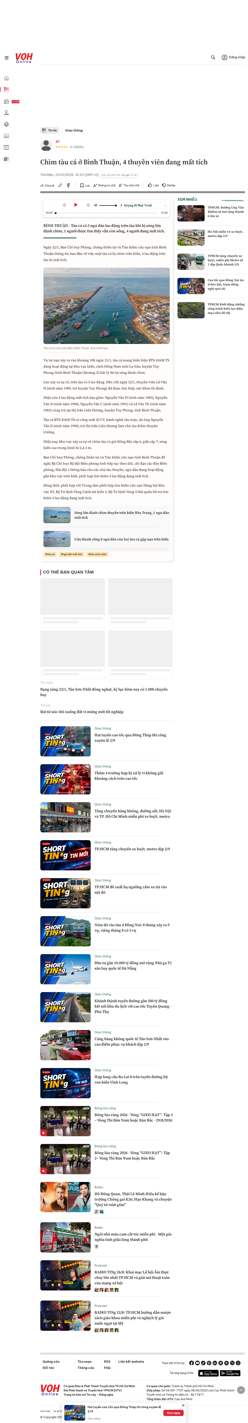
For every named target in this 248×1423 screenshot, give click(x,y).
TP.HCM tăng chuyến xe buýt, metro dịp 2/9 (132, 849)
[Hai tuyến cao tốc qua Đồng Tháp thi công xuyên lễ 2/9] (65, 741)
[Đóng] (183, 1405)
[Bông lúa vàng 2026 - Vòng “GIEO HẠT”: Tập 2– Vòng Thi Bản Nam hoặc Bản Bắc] (65, 1159)
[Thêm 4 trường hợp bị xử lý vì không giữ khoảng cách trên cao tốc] (65, 779)
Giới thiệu (45, 1411)
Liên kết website (131, 1362)
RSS (107, 1362)
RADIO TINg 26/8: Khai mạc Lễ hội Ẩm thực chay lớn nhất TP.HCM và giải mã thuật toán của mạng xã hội (132, 1277)
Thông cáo (86, 1368)
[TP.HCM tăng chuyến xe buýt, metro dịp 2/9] (65, 855)
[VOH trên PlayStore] (230, 1374)
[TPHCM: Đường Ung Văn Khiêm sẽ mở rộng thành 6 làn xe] (191, 213)
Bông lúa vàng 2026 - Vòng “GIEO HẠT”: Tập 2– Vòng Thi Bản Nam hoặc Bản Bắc (132, 1155)
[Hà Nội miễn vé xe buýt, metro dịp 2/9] (191, 237)
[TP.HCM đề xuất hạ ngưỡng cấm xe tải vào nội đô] (65, 893)
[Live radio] (22, 102)
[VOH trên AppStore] (208, 1374)
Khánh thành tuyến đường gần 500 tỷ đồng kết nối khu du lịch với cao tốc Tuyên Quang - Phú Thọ (133, 1006)
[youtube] (197, 1363)
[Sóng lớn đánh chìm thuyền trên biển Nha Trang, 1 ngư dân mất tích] (57, 515)
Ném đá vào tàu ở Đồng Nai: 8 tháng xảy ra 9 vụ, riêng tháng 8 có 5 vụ (132, 927)
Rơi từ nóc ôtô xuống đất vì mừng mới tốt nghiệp (81, 711)
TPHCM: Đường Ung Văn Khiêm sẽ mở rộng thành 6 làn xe (226, 211)
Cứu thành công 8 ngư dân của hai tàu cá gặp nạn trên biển (121, 539)
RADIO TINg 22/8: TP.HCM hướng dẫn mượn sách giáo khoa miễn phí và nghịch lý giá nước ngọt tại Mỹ (133, 1318)
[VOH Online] (50, 1390)
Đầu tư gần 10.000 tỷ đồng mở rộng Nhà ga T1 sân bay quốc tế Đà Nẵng (133, 965)
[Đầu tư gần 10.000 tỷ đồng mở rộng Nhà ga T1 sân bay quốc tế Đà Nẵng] (65, 969)
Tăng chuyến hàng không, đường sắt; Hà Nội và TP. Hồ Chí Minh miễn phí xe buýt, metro (133, 813)
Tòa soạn (84, 1362)
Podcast (101, 1265)
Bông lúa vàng (105, 1108)
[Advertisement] (142, 98)
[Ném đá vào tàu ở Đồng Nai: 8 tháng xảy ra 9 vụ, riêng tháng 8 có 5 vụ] (65, 931)
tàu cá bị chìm (98, 554)
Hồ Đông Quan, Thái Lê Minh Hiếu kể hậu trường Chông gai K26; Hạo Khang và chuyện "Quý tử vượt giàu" (133, 1199)
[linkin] (215, 1363)
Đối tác (48, 1368)
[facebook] (68, 186)
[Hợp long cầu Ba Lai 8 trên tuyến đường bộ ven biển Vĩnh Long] (65, 1083)
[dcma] (226, 1363)
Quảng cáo (51, 1362)
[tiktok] (203, 1363)
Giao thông (74, 130)
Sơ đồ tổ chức (60, 1411)
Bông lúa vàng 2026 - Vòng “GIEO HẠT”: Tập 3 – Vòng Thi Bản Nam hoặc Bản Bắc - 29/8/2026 (134, 1117)
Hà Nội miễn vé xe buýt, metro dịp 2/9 (225, 233)
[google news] (220, 1363)
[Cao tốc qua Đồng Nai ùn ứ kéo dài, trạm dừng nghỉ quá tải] (191, 286)
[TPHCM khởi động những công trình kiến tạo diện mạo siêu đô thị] (191, 310)
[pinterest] (209, 1363)
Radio (99, 1187)
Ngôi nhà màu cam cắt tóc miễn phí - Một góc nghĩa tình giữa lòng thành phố (133, 1236)
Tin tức (52, 130)
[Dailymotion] (238, 1363)
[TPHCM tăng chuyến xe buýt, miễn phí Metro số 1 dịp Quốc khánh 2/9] (191, 262)
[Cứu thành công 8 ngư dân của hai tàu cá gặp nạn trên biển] (57, 539)
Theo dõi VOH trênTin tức (119, 175)
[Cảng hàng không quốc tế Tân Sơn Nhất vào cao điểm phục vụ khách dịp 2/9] (65, 1045)
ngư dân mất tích (72, 554)
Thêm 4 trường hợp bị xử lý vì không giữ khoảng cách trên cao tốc (129, 775)
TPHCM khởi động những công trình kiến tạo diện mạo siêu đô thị (226, 308)
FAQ (107, 1368)
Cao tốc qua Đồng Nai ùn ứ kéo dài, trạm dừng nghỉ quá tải (226, 284)
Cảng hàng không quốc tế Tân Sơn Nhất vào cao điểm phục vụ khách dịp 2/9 (132, 1041)
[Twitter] (232, 1363)
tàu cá (51, 554)
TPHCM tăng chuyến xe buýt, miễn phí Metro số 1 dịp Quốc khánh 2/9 (225, 260)
